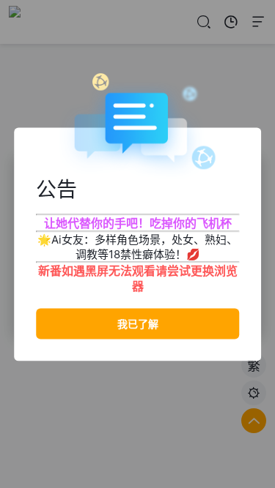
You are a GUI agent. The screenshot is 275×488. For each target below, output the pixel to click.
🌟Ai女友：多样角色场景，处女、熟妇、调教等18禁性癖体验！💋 (137, 246)
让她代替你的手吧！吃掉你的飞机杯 (138, 222)
